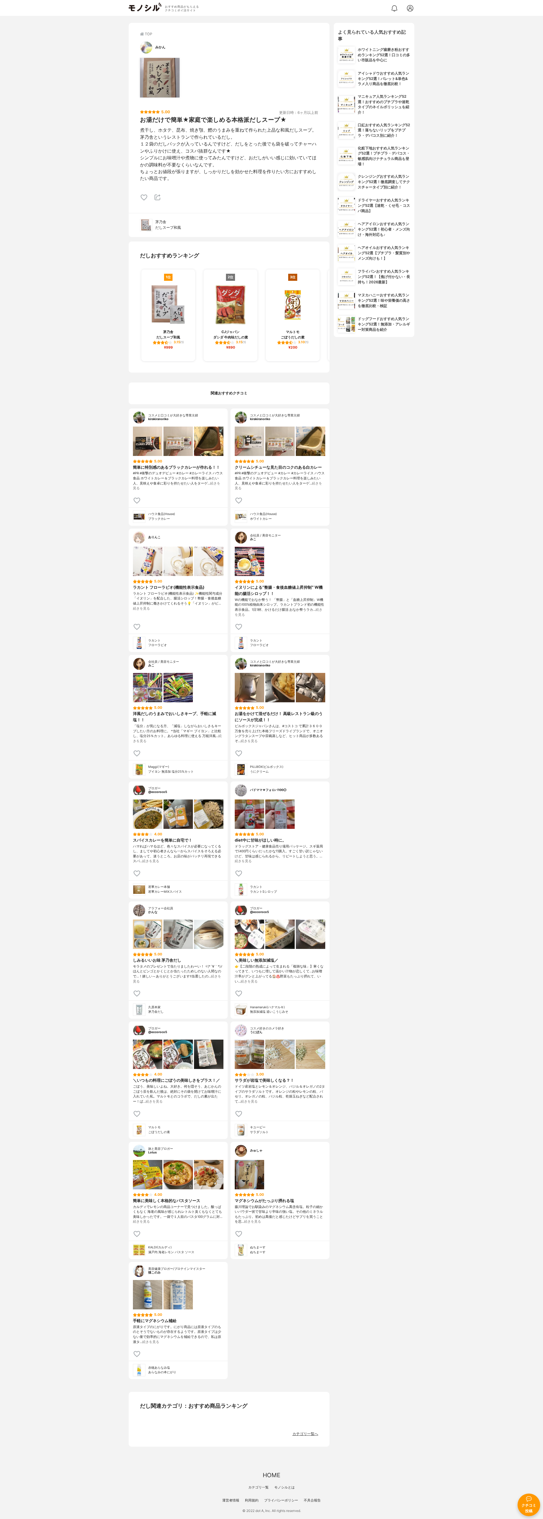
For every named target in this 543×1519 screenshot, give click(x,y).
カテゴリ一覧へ (305, 1434)
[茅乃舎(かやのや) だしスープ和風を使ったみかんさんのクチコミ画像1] (160, 77)
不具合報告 (312, 1500)
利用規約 (251, 1500)
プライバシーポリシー (281, 1500)
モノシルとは (284, 1487)
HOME (271, 1475)
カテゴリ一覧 (258, 1487)
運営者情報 (230, 1500)
